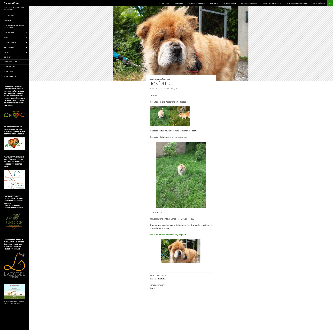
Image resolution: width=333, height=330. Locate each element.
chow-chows (9, 16)
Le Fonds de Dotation (196, 3)
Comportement (10, 42)
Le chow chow (164, 3)
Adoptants (214, 3)
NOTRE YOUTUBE (9, 67)
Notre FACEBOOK (10, 76)
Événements (8, 20)
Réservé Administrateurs (271, 3)
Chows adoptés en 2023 (160, 79)
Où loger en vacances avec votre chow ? (14, 27)
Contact (7, 57)
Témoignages (9, 32)
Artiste (6, 52)
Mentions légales (318, 3)
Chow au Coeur (12, 3)
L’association (178, 3)
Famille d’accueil (229, 3)
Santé (6, 37)
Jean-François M (172, 89)
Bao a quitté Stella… (158, 277)
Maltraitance (9, 47)
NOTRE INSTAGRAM (10, 62)
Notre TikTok (9, 71)
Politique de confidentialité (297, 3)
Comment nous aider (249, 3)
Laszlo (157, 286)
